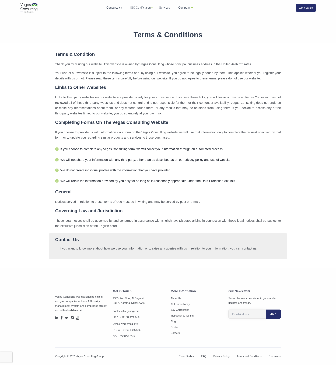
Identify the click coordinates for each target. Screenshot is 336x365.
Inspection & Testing (182, 315)
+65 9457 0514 (126, 336)
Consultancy (114, 7)
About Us (176, 298)
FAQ (203, 356)
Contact (175, 327)
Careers (175, 332)
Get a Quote (306, 7)
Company (184, 7)
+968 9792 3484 (130, 323)
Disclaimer (275, 356)
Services (164, 7)
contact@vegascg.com (126, 311)
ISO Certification (140, 7)
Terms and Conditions (249, 356)
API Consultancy (180, 304)
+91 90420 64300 (131, 329)
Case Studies (186, 356)
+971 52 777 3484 (130, 317)
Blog (173, 321)
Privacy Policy (221, 356)
